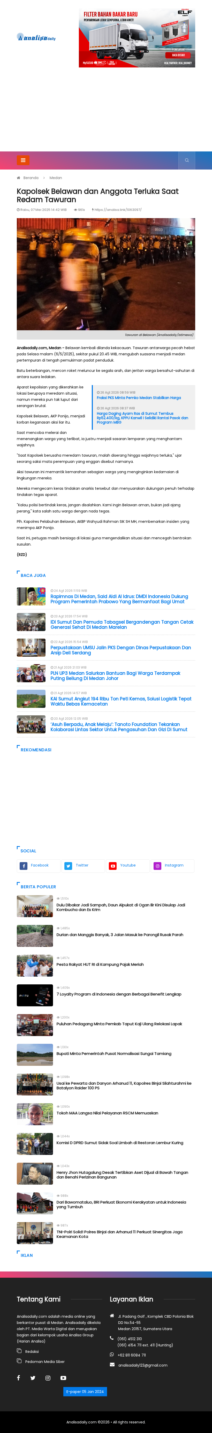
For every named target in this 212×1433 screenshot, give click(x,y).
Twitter (82, 865)
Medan (56, 177)
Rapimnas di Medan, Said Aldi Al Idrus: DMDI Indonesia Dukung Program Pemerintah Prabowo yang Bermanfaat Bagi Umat (119, 599)
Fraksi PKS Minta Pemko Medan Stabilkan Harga (139, 397)
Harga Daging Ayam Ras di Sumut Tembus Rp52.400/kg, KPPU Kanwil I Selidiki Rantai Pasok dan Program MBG (142, 418)
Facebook (40, 865)
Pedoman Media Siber (45, 1361)
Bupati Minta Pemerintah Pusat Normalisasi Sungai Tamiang (114, 1053)
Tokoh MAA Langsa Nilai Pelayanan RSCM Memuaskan (107, 1113)
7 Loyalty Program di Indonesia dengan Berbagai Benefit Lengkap (119, 994)
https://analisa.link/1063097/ (118, 209)
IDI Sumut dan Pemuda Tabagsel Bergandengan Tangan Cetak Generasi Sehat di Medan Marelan (122, 624)
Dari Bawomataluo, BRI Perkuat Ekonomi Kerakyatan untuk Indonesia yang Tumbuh (121, 1204)
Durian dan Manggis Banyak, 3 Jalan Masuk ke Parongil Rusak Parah (120, 934)
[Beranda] (36, 36)
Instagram (174, 865)
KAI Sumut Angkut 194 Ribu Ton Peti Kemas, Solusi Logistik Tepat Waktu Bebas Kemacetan (121, 701)
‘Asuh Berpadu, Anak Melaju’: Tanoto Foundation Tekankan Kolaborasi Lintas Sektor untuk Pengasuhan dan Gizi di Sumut (119, 727)
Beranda (31, 177)
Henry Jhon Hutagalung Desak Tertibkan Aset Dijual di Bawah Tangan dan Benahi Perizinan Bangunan (122, 1175)
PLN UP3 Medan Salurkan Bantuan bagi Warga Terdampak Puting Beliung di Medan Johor (115, 675)
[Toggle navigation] (23, 160)
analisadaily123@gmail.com (143, 1365)
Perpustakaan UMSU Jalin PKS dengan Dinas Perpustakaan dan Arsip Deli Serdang (121, 650)
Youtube (128, 865)
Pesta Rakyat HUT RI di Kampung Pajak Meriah (100, 964)
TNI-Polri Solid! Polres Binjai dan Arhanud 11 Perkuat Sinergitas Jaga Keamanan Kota (120, 1234)
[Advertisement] (106, 112)
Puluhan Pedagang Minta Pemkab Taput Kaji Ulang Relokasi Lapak (119, 1023)
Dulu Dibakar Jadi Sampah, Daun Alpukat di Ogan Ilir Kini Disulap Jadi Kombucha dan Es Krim (121, 907)
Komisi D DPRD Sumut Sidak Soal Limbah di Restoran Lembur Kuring (120, 1142)
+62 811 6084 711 (132, 1355)
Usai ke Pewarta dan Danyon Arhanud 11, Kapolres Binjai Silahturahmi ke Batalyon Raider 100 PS (124, 1086)
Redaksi (32, 1351)
